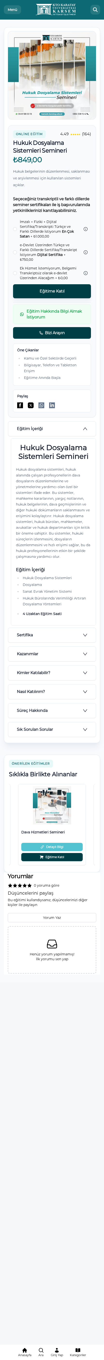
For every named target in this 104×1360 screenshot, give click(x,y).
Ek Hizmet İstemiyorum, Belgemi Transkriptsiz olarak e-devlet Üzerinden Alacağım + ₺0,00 (48, 273)
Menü (12, 10)
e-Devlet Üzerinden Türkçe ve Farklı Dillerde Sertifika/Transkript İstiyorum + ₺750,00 (48, 252)
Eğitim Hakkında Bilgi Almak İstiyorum (54, 314)
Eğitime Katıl (52, 291)
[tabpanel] (52, 532)
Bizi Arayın (55, 332)
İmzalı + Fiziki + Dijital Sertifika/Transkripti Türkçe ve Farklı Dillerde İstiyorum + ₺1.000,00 (47, 229)
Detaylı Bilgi (54, 847)
